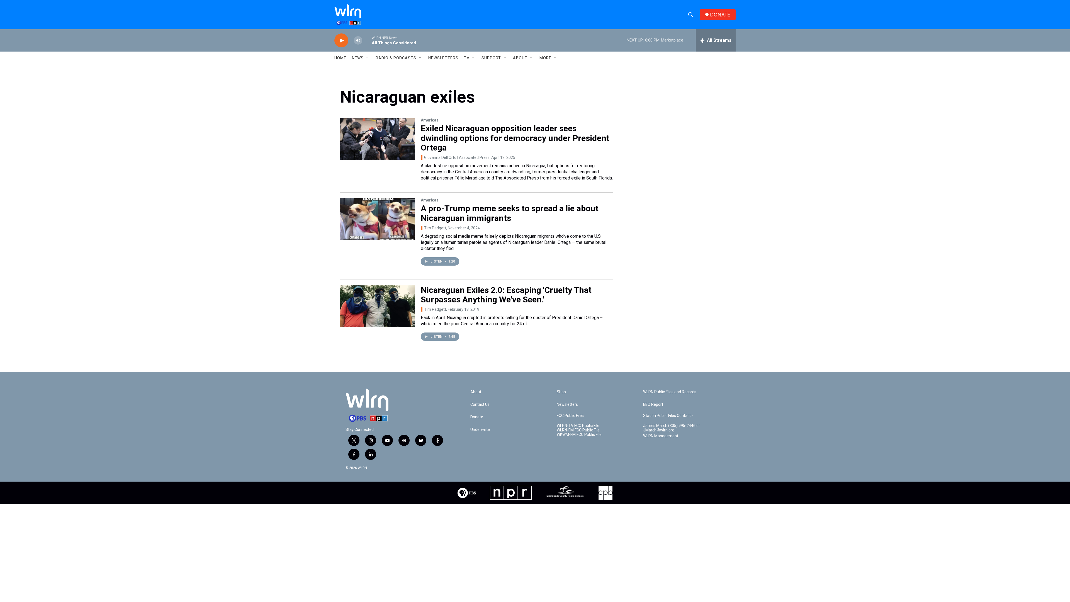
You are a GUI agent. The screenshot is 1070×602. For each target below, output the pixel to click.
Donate (476, 417)
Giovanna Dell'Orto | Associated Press (457, 157)
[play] (341, 40)
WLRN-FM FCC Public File (578, 430)
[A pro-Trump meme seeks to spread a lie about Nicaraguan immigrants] (377, 219)
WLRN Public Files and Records (669, 392)
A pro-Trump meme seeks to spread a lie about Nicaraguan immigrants (510, 213)
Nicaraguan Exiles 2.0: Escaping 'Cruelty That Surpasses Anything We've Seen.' (506, 295)
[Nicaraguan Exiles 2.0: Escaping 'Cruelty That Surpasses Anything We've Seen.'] (377, 306)
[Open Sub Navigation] (368, 58)
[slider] (367, 40)
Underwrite (480, 430)
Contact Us (480, 404)
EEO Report (653, 404)
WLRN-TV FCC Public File (578, 426)
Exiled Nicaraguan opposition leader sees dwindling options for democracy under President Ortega (515, 138)
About (520, 58)
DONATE (720, 15)
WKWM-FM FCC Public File (579, 435)
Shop (561, 392)
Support (491, 58)
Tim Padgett (435, 228)
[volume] (358, 40)
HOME (340, 58)
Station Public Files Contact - (668, 416)
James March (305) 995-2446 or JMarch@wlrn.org (671, 428)
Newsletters (443, 58)
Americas (430, 120)
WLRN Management (660, 436)
